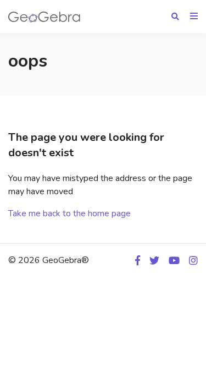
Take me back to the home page (69, 213)
